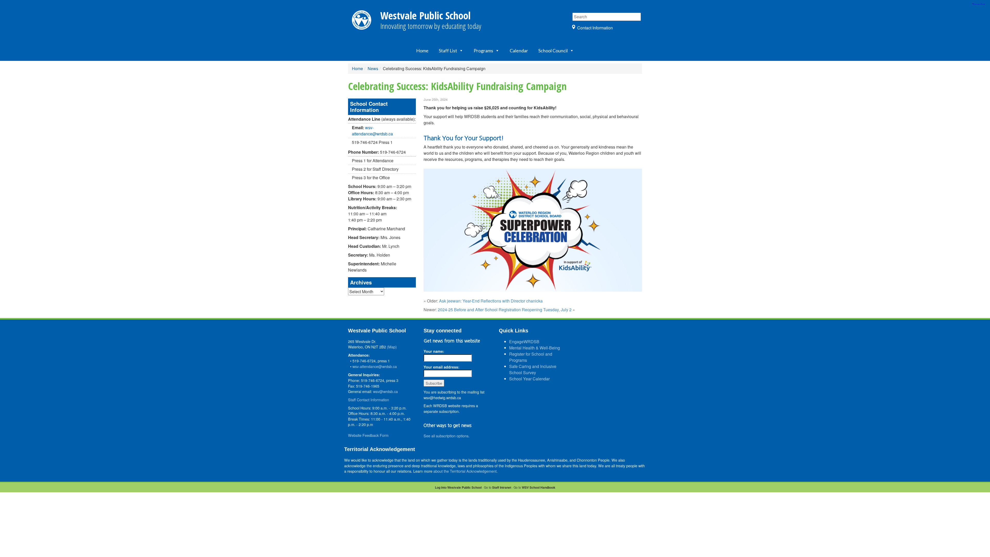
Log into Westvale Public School (458, 487)
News (373, 68)
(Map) (392, 346)
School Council (553, 50)
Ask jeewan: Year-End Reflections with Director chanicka (491, 301)
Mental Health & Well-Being (534, 348)
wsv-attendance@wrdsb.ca (372, 131)
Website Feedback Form (368, 435)
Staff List (448, 50)
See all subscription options (446, 435)
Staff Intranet (501, 487)
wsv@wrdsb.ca (385, 391)
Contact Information (595, 28)
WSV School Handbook (538, 487)
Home (422, 50)
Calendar (519, 50)
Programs (483, 50)
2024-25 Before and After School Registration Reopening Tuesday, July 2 (505, 310)
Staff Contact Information (368, 399)
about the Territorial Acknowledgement (465, 471)
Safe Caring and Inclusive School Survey (532, 369)
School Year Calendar (529, 379)
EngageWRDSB (524, 342)
